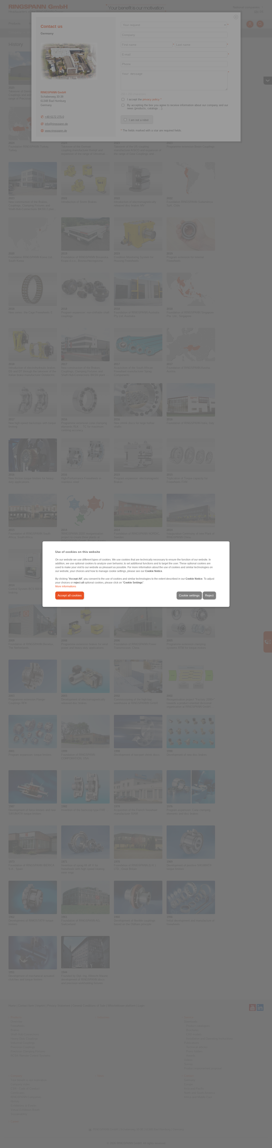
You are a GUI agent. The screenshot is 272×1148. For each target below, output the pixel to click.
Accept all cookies (70, 595)
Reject (209, 595)
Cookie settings (189, 595)
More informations (65, 586)
